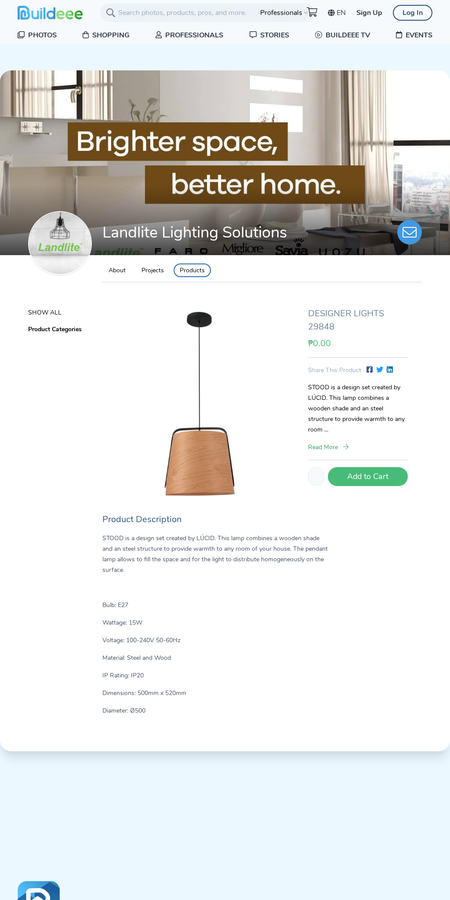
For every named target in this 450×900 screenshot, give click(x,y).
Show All (45, 312)
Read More (324, 447)
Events (418, 35)
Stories (273, 35)
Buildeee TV (347, 35)
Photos (41, 35)
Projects (153, 270)
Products (192, 270)
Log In (413, 13)
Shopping (110, 35)
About (117, 270)
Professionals (193, 35)
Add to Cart (367, 476)
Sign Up (369, 13)
